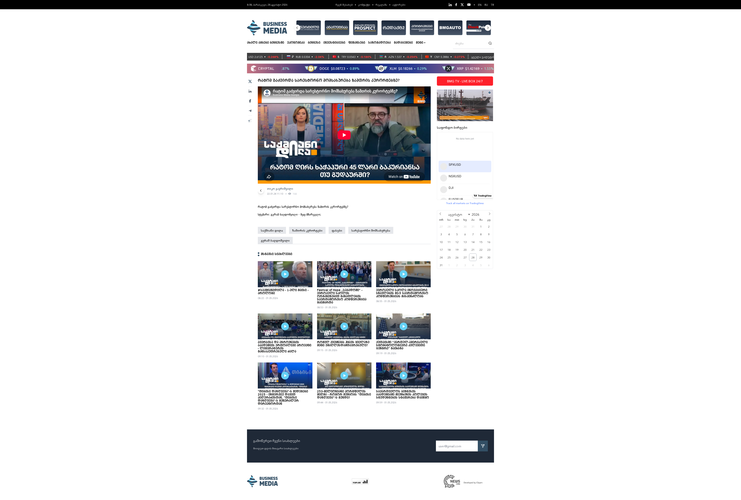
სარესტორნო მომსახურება (370, 230)
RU (486, 5)
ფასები (337, 230)
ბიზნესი (314, 42)
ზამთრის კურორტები (307, 230)
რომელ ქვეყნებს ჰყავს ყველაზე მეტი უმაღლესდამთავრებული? (343, 344)
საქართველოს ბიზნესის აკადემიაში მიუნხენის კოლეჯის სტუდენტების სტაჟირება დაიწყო (402, 394)
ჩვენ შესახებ (344, 4)
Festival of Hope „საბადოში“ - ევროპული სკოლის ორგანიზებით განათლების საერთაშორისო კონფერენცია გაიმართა (341, 296)
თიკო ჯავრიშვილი (280, 188)
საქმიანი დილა (272, 230)
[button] (297, 28)
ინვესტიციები (334, 42)
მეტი (419, 42)
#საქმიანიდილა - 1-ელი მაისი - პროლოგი (283, 292)
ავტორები (398, 4)
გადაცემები (403, 42)
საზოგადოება (379, 42)
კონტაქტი (364, 4)
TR (492, 5)
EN (479, 5)
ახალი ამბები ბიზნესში (265, 42)
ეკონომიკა (296, 42)
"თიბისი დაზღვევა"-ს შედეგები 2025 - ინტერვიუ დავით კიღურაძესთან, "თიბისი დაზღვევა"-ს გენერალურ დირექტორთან (283, 397)
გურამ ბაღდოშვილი (275, 240)
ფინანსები (356, 42)
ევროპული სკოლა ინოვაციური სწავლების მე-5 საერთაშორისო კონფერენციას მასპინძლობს (402, 293)
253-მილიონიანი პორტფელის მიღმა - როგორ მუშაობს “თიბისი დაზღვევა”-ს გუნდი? (344, 394)
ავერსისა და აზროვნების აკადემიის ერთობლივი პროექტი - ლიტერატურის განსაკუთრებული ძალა (284, 347)
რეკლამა (381, 4)
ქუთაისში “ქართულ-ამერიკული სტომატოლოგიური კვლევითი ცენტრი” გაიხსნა (402, 345)
